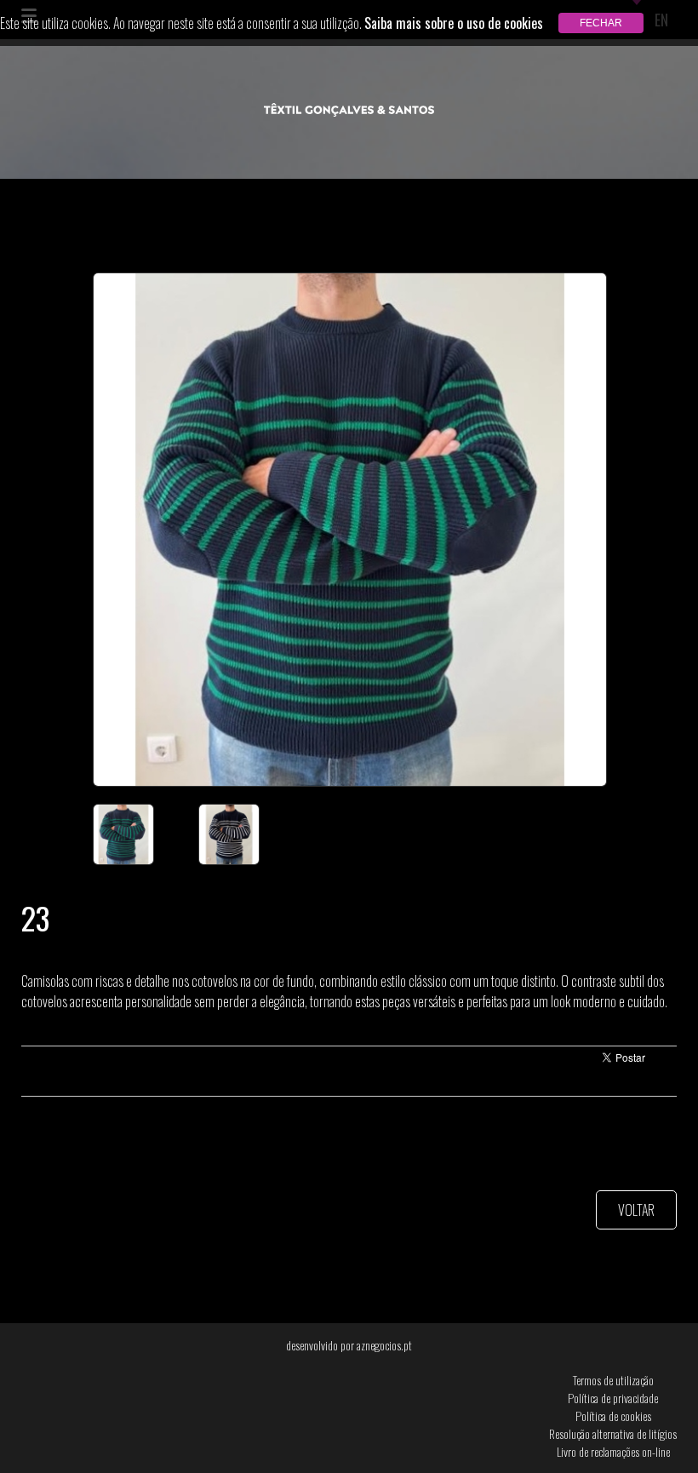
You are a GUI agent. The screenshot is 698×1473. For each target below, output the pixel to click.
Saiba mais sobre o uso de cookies (453, 23)
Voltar (636, 1210)
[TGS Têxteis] (349, 110)
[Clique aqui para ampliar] (349, 529)
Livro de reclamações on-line (613, 1451)
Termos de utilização (613, 1380)
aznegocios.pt (384, 1345)
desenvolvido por (349, 1345)
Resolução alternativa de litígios (613, 1433)
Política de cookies (613, 1415)
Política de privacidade (613, 1398)
